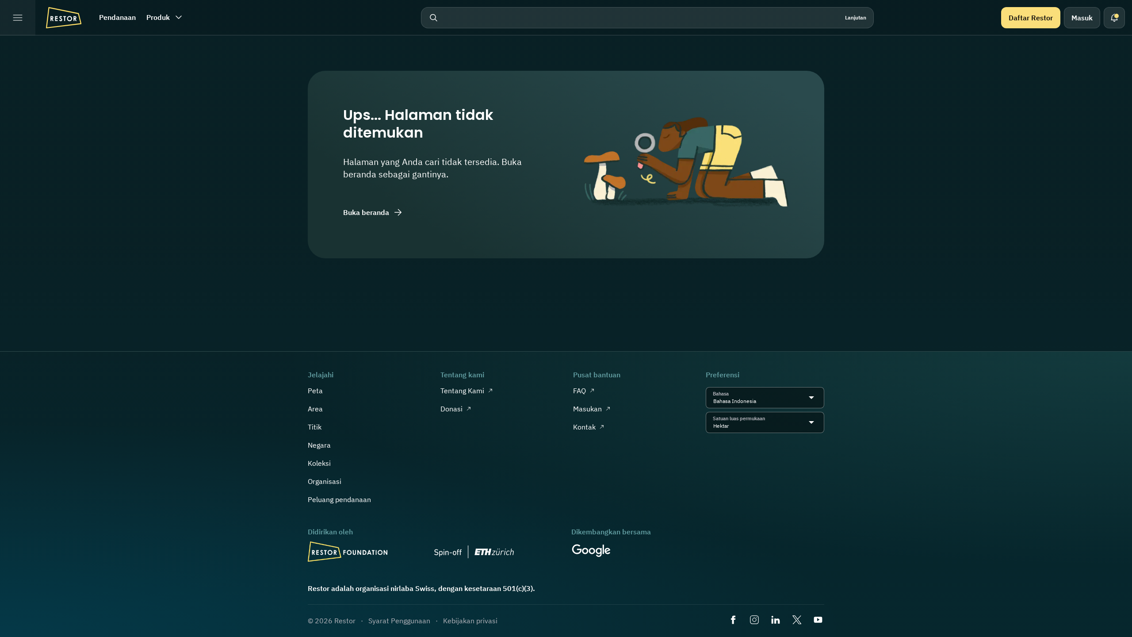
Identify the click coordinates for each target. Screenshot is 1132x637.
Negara (319, 445)
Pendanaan (117, 17)
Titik (314, 426)
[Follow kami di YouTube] (819, 620)
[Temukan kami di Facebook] (734, 620)
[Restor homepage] (63, 17)
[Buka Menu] (17, 17)
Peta (315, 390)
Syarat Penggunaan (399, 620)
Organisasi (324, 481)
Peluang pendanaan (339, 499)
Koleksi (319, 463)
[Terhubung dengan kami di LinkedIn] (776, 620)
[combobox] (758, 401)
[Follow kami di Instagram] (755, 620)
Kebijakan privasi (470, 620)
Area (315, 408)
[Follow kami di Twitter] (797, 620)
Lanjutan (855, 17)
